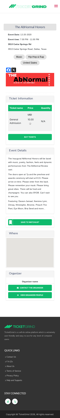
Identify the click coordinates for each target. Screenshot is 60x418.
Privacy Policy (13, 376)
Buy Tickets (30, 137)
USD (30, 115)
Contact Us (11, 357)
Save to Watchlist (30, 222)
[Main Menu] (56, 6)
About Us (10, 366)
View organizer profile (31, 295)
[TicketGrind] (28, 6)
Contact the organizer (31, 288)
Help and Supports (14, 380)
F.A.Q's (10, 361)
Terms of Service (14, 371)
